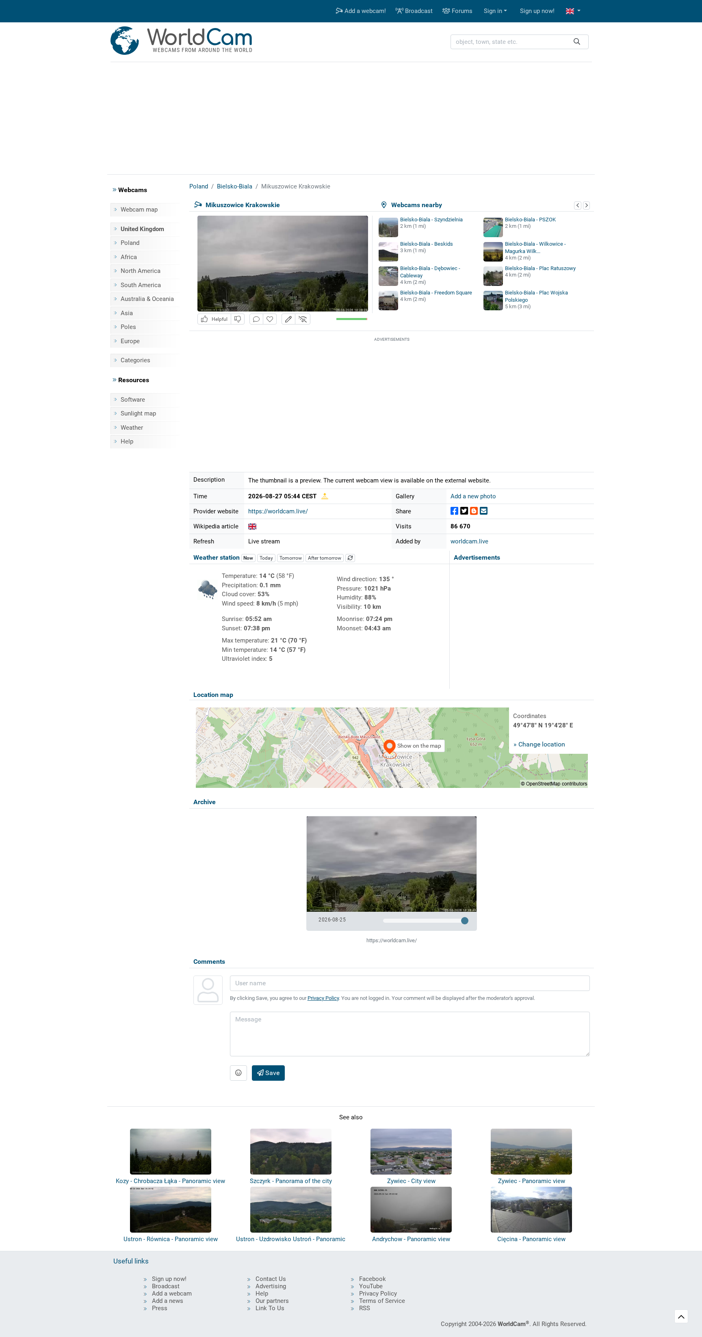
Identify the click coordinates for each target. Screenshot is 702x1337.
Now (248, 558)
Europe (130, 341)
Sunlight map (138, 413)
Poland (130, 243)
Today (266, 558)
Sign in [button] (493, 11)
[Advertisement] (351, 117)
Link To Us (270, 1308)
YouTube (371, 1286)
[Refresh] (350, 558)
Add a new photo (473, 496)
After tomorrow (324, 558)
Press (159, 1308)
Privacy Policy (323, 998)
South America (141, 285)
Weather (132, 427)
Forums (461, 11)
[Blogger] (474, 511)
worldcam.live (469, 541)
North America (140, 271)
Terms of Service (382, 1301)
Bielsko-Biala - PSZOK (530, 219)
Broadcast (418, 11)
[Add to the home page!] (270, 319)
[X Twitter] (464, 511)
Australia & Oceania (147, 299)
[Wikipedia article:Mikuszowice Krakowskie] (252, 526)
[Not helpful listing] (238, 319)
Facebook (372, 1279)
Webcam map (139, 209)
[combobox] (520, 42)
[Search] (577, 42)
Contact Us (271, 1279)
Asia (127, 313)
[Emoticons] (238, 1073)
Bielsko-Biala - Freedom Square (436, 293)
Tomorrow (291, 558)
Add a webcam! (364, 11)
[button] (573, 11)
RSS (364, 1308)
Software (133, 399)
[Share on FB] (454, 511)
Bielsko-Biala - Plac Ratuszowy (540, 268)
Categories (135, 360)
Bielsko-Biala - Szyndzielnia (431, 219)
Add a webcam (172, 1293)
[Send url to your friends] (484, 511)
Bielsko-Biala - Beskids (426, 244)
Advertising (271, 1286)
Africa (129, 257)
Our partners (272, 1301)
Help (127, 441)
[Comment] (256, 319)
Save (272, 1073)
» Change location (539, 744)
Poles (128, 327)
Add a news (167, 1301)
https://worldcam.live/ (278, 511)
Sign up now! (537, 11)
